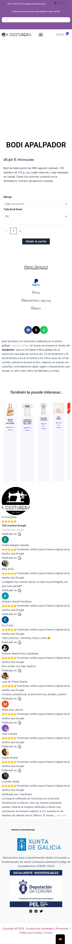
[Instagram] (30, 911)
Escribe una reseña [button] (13, 529)
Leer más (60, 815)
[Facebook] (36, 911)
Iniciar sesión (61, 3)
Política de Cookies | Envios (36, 932)
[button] (41, 34)
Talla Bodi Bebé (12, 209)
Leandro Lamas (20, 345)
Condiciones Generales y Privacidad (47, 928)
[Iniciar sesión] (55, 3)
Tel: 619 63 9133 (15, 4)
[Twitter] (41, 911)
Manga (7, 196)
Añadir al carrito (36, 241)
